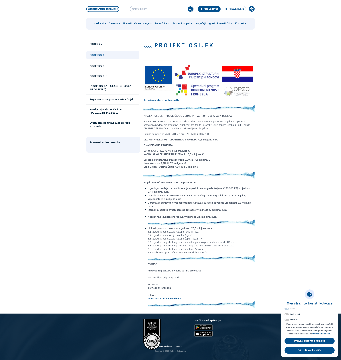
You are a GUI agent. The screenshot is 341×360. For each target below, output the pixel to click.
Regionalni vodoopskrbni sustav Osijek (112, 99)
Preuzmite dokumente (105, 142)
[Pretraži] (190, 9)
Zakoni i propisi (181, 23)
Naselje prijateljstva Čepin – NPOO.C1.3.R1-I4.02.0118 (105, 111)
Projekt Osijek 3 (98, 66)
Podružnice (161, 23)
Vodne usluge (141, 23)
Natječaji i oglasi (205, 23)
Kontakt (239, 23)
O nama (113, 23)
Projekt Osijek (97, 55)
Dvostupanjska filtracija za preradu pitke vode (110, 125)
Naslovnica (100, 23)
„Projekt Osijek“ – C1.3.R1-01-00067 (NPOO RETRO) (110, 88)
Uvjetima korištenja (321, 334)
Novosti (127, 23)
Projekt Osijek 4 (98, 76)
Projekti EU (223, 23)
